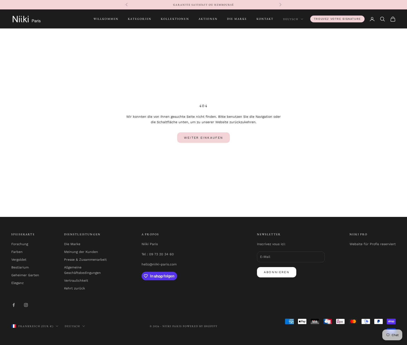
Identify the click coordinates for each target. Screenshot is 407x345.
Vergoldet (18, 259)
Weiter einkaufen (203, 137)
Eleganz (17, 283)
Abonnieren (276, 272)
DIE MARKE (237, 19)
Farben (17, 252)
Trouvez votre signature (337, 18)
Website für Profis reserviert (373, 244)
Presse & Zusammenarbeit (85, 259)
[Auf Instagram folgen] (26, 305)
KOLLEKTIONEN (175, 19)
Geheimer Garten (25, 275)
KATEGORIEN (139, 19)
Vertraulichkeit (76, 280)
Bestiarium (20, 267)
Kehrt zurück (74, 288)
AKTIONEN (208, 19)
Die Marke (72, 244)
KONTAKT (265, 19)
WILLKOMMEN (106, 19)
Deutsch (290, 19)
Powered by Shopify (200, 326)
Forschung (19, 244)
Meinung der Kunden (81, 252)
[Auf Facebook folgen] (13, 305)
